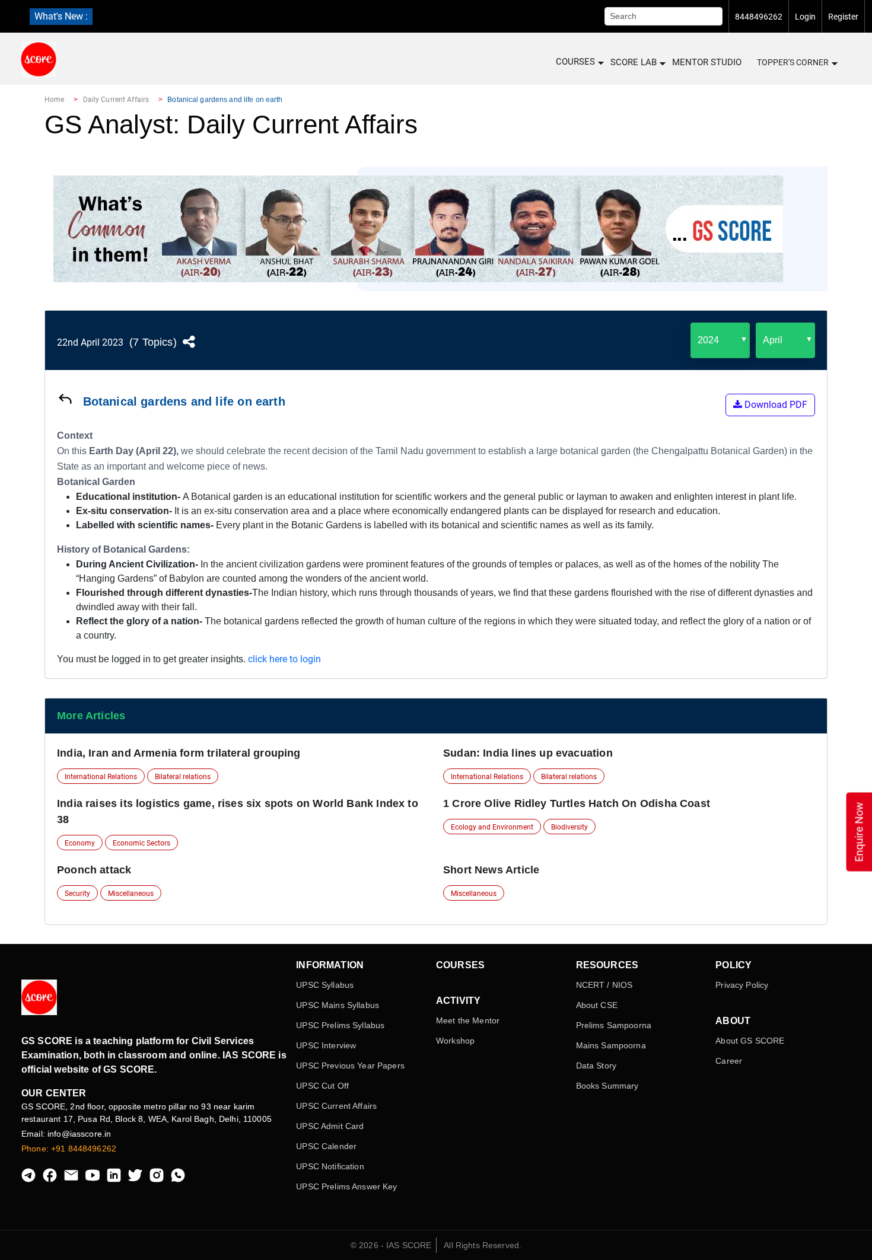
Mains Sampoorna (611, 1045)
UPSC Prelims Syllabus (340, 1025)
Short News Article (491, 870)
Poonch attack (94, 870)
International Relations (101, 777)
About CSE (597, 1005)
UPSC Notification (330, 1166)
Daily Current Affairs (116, 99)
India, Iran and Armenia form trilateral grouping (179, 753)
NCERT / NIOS (604, 985)
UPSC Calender (326, 1146)
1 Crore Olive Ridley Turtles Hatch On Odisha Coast (576, 803)
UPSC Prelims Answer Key (346, 1186)
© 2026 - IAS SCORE (391, 1245)
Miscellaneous (131, 893)
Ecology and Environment (492, 827)
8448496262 (758, 16)
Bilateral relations (183, 777)
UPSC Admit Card (330, 1126)
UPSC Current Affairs (336, 1106)
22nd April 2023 (90, 342)
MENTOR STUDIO (706, 62)
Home (54, 99)
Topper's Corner (793, 62)
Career (728, 1061)
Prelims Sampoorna (613, 1025)
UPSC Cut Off (322, 1085)
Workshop (455, 1040)
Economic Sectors (141, 843)
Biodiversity (569, 827)
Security (77, 893)
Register (843, 16)
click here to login (284, 659)
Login (805, 16)
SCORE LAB (633, 62)
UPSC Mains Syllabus (337, 1005)
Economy (80, 843)
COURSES (575, 61)
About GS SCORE (749, 1040)
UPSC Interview (326, 1045)
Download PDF (774, 404)
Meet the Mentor (467, 1020)
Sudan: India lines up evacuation (528, 753)
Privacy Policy (741, 985)
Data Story (596, 1065)
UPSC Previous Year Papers (350, 1065)
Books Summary (607, 1085)
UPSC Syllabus (325, 985)
